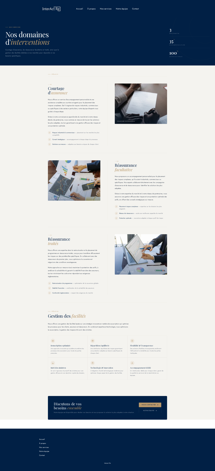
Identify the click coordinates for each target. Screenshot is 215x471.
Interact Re (107, 463)
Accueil (79, 8)
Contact (135, 8)
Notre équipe (122, 8)
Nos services (105, 8)
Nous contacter (149, 405)
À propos (91, 8)
